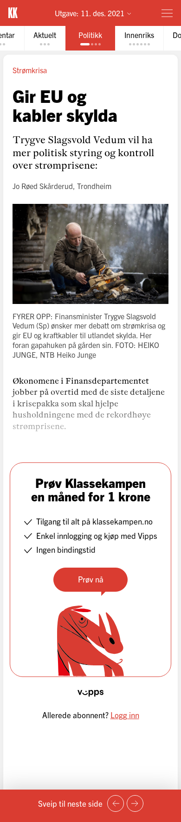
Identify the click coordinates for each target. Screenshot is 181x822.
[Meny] (167, 13)
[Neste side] (135, 803)
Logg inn (124, 715)
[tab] (44, 38)
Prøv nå (90, 579)
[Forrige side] (115, 803)
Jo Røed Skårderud (43, 185)
